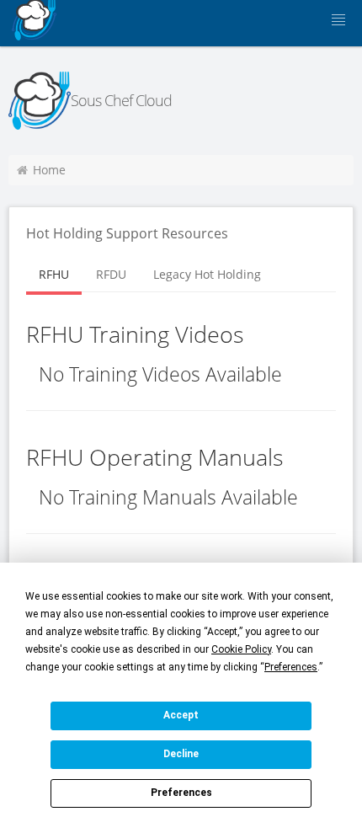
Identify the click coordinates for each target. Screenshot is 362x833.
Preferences (181, 792)
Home (49, 170)
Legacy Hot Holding (207, 274)
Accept (181, 715)
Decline (181, 754)
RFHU (54, 274)
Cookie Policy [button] (241, 649)
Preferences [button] (290, 667)
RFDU (111, 274)
